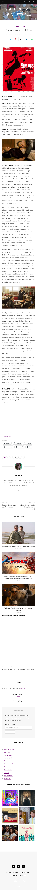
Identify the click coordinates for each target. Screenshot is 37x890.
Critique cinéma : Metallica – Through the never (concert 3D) (27, 507)
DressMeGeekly (9, 749)
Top (19, 886)
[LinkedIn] (26, 39)
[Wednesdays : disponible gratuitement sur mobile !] (27, 833)
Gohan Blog (8, 755)
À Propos (8, 872)
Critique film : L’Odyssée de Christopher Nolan (18, 546)
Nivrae (17, 34)
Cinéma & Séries (18, 26)
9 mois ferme (7, 437)
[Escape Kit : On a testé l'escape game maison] (10, 816)
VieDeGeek (7, 778)
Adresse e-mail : (10, 725)
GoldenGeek (8, 758)
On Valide (22, 875)
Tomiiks (6, 773)
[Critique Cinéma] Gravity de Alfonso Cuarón (9, 506)
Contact (16, 872)
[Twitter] (10, 39)
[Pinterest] (15, 39)
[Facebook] (5, 39)
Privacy (14, 875)
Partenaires (25, 872)
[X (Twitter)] (18, 866)
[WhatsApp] (32, 39)
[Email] (21, 39)
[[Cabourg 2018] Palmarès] (10, 833)
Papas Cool (7, 767)
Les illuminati (8, 764)
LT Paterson (8, 770)
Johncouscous (8, 761)
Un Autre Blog (8, 775)
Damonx (7, 752)
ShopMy (23, 688)
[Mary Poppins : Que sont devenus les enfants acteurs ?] (27, 816)
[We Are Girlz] (18, 11)
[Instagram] (23, 866)
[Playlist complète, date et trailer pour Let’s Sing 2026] (10, 798)
